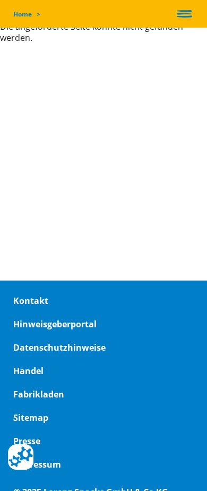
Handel (28, 371)
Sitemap (30, 418)
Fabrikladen (38, 394)
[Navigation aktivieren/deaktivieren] (184, 14)
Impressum (37, 464)
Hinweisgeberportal (55, 324)
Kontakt (30, 301)
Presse (26, 441)
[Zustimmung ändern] (20, 457)
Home (22, 14)
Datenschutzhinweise (59, 347)
